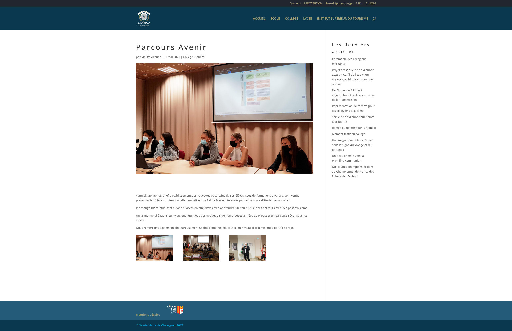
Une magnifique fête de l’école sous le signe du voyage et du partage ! (352, 145)
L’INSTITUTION (313, 3)
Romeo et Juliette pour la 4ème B (354, 128)
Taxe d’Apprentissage (339, 3)
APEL (359, 3)
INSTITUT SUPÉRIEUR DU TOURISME (342, 18)
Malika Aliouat (151, 57)
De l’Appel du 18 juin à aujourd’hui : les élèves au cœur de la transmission (353, 95)
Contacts (295, 3)
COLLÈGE (291, 18)
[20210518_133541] (201, 261)
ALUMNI (371, 3)
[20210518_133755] (247, 261)
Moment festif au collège (348, 134)
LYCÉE (307, 18)
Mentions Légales (148, 314)
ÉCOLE (275, 18)
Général (200, 57)
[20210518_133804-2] (154, 261)
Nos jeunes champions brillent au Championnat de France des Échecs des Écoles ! (353, 171)
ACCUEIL (259, 18)
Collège (188, 57)
